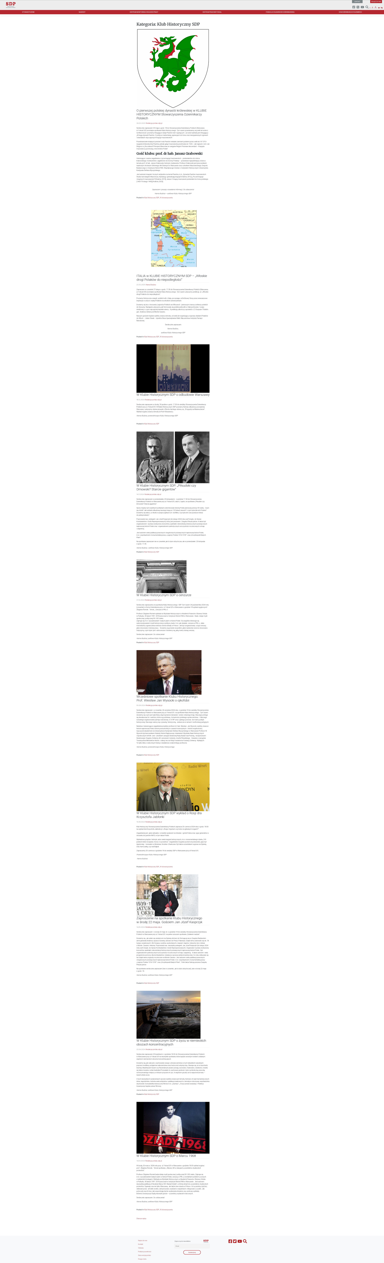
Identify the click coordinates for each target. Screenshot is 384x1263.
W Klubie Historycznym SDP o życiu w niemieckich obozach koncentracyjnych (171, 1042)
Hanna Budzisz (151, 285)
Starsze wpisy (141, 1218)
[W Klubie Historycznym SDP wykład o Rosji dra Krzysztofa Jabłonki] (173, 787)
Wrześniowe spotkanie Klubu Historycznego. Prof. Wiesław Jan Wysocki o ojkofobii (167, 698)
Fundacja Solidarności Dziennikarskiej (280, 12)
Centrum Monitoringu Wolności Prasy (144, 12)
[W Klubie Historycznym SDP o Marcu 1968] (173, 1128)
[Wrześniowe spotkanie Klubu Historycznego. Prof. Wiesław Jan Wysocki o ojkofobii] (169, 672)
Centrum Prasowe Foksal (212, 12)
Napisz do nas (142, 1240)
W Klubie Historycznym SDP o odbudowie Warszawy (173, 395)
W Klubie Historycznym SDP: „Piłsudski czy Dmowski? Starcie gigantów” (166, 487)
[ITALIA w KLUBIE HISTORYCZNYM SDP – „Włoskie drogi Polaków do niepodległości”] (173, 239)
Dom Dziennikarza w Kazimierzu (350, 12)
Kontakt (140, 1244)
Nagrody (82, 12)
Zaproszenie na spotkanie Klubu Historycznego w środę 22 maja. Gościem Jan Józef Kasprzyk (169, 920)
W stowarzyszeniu (166, 198)
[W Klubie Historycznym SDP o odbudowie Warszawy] (173, 368)
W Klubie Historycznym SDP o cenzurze (163, 595)
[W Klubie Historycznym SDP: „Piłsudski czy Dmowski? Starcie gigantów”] (173, 457)
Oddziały (141, 1248)
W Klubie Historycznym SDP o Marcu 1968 (166, 1156)
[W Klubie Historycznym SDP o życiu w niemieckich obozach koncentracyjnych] (168, 1015)
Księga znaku (142, 1259)
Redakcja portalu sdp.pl (154, 123)
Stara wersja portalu (144, 1255)
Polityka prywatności (144, 1251)
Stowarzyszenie (28, 12)
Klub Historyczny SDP (151, 198)
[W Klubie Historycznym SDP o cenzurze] (161, 576)
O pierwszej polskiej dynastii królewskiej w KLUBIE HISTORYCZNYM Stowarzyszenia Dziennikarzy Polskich (171, 114)
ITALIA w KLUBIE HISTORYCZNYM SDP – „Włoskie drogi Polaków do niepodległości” (171, 278)
